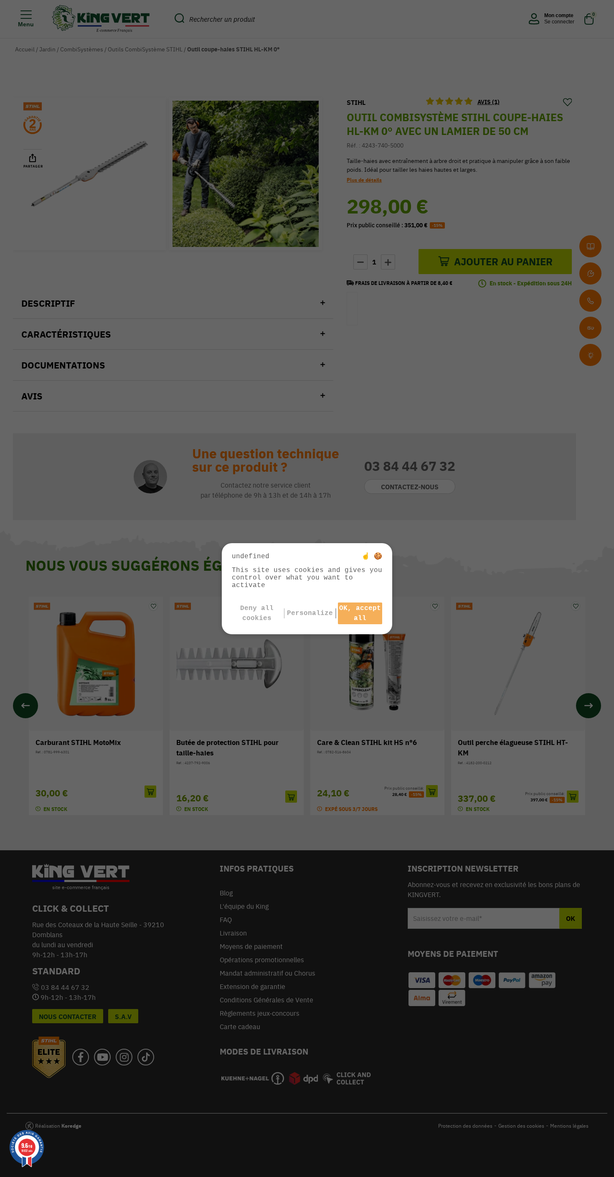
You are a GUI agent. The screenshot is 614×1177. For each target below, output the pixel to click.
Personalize (310, 613)
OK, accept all (360, 613)
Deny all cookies (257, 613)
